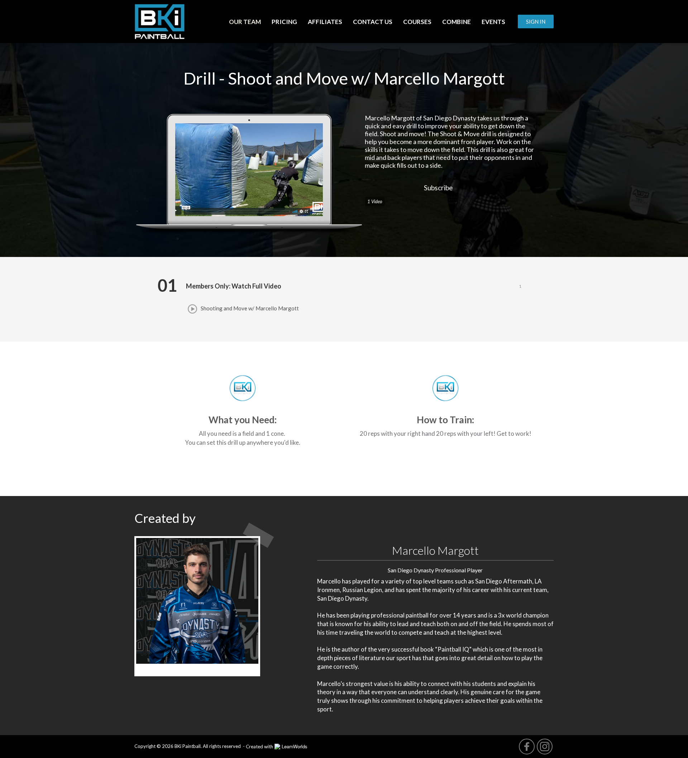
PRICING (284, 21)
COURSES (417, 21)
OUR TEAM (245, 21)
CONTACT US (372, 21)
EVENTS (493, 21)
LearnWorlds (294, 746)
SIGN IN (535, 21)
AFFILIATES (325, 21)
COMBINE (456, 21)
